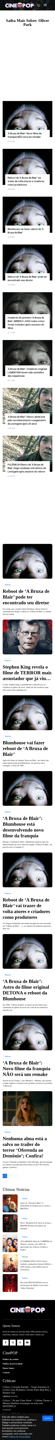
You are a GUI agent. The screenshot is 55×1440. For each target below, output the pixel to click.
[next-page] (16, 1176)
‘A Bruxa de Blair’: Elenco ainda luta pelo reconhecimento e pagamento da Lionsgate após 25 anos (27, 420)
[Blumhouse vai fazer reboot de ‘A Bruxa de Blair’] (27, 215)
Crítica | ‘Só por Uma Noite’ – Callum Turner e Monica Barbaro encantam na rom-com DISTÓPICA (27, 1403)
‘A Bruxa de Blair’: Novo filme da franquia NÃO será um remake (26, 1068)
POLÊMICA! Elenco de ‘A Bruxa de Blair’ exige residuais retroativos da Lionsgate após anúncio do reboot (27, 468)
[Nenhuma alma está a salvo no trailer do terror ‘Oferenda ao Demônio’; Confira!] (27, 1108)
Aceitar (48, 1418)
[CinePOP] (19, 5)
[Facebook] (6, 1343)
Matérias (25, 1257)
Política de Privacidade (19, 1436)
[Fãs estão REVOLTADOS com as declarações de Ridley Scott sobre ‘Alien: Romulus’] (10, 1283)
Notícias (8, 585)
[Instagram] (13, 1343)
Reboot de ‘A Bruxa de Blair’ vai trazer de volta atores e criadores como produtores (26, 181)
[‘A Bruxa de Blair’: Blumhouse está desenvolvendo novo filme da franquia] (27, 788)
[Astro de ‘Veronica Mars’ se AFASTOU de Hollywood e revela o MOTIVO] (10, 1203)
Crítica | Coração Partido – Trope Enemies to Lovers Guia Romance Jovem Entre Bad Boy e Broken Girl (27, 1390)
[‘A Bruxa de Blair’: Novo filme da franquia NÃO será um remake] (27, 119)
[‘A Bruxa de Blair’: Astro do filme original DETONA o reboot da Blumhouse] (27, 951)
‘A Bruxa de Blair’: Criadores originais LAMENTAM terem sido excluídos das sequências (27, 372)
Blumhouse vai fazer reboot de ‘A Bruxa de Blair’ (25, 748)
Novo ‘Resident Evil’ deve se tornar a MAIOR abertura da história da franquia (36, 1226)
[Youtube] (27, 1343)
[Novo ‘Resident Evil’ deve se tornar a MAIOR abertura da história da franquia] (10, 1223)
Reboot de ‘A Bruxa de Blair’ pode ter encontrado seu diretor (26, 597)
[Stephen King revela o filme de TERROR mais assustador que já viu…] (27, 637)
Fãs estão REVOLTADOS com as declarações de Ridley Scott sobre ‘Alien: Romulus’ (34, 1285)
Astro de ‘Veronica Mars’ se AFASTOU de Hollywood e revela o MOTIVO (35, 1206)
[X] (20, 1343)
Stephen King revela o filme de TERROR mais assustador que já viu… (27, 672)
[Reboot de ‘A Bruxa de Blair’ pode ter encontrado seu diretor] (27, 262)
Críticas (6, 1396)
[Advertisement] (27, 57)
